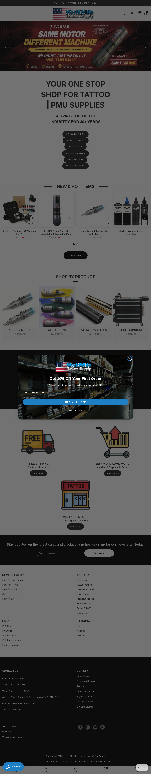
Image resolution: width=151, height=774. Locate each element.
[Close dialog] (129, 358)
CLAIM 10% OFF (75, 402)
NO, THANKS (76, 411)
